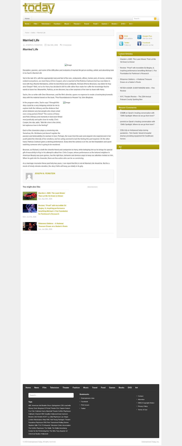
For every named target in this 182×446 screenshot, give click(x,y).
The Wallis (47, 428)
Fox (29, 411)
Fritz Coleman (36, 411)
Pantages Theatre (64, 419)
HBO (43, 414)
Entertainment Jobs (87, 398)
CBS (62, 405)
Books (113, 24)
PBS (45, 422)
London (31, 419)
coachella (67, 405)
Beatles (44, 405)
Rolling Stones (64, 422)
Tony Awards (60, 431)
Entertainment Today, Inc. (150, 442)
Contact (140, 396)
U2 (67, 431)
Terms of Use (142, 410)
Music (65, 24)
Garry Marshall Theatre (50, 411)
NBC (48, 419)
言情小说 (123, 130)
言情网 (122, 113)
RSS (126, 36)
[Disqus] (68, 271)
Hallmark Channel (34, 414)
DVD (122, 24)
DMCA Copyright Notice (146, 403)
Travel (86, 24)
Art (129, 24)
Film (34, 24)
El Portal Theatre (50, 408)
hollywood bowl (56, 414)
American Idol (36, 405)
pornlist (123, 122)
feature (67, 408)
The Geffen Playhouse (36, 428)
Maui (44, 419)
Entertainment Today (35, 442)
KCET (45, 417)
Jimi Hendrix (38, 417)
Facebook (146, 43)
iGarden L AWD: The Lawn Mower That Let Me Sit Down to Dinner (51, 194)
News (26, 24)
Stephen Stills (33, 425)
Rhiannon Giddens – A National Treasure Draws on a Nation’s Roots (53, 225)
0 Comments (67, 45)
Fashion (56, 24)
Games (103, 24)
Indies (33, 32)
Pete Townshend (52, 422)
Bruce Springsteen (53, 405)
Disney (30, 408)
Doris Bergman (39, 408)
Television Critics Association (61, 425)
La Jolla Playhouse (54, 417)
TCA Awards (46, 425)
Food (94, 24)
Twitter (126, 43)
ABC (30, 405)
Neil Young (54, 419)
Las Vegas (64, 417)
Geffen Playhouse (64, 411)
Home (27, 19)
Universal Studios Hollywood (38, 434)
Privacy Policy (143, 406)
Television (44, 24)
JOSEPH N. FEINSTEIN (34, 45)
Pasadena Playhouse (35, 422)
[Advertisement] (107, 8)
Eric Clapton (60, 408)
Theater (75, 24)
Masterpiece (38, 419)
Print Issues (85, 405)
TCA (39, 425)
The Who (52, 431)
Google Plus (147, 36)
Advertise (141, 399)
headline (48, 414)
